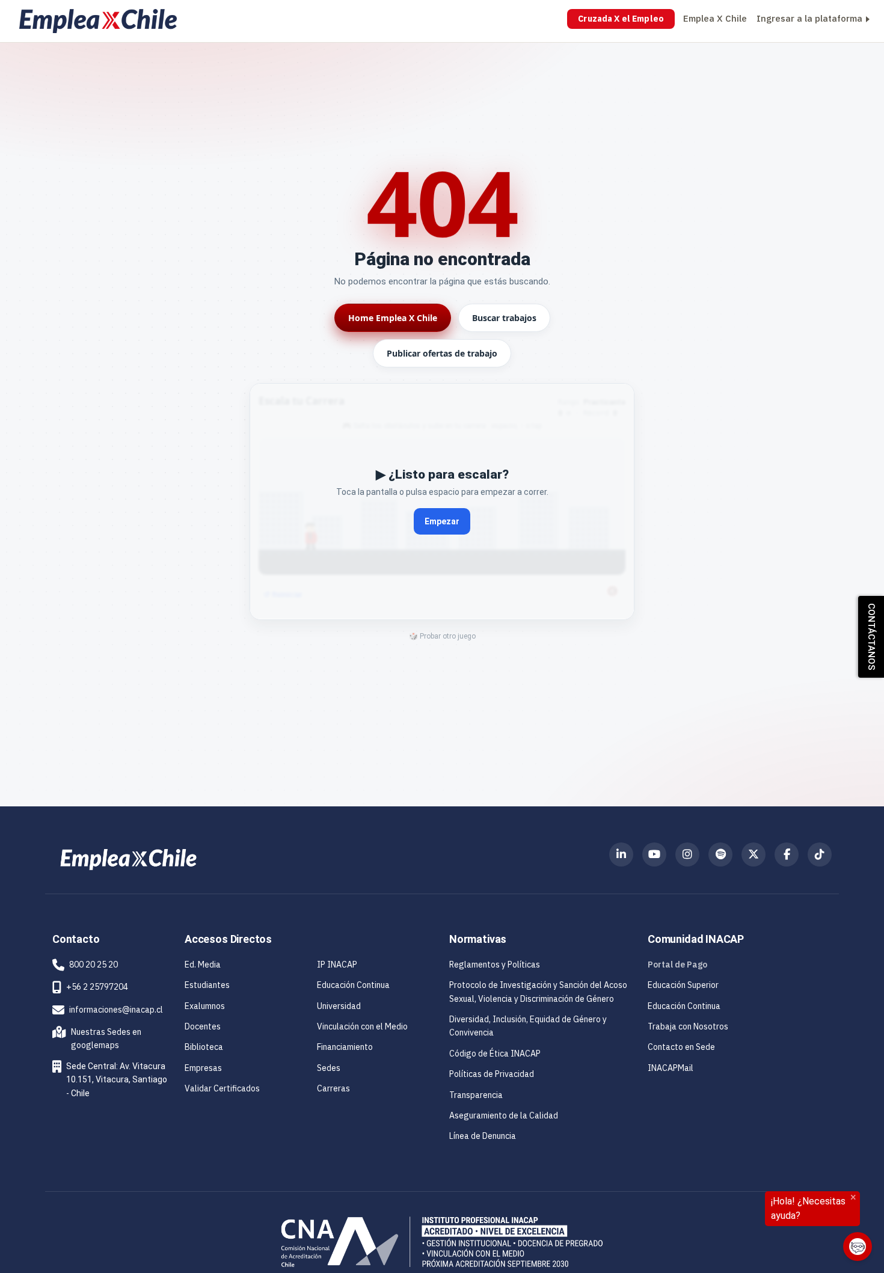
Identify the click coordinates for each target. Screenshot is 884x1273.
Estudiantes (207, 985)
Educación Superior (683, 985)
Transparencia (476, 1095)
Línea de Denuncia (482, 1135)
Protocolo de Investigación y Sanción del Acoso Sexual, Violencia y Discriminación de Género (538, 992)
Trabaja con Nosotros (688, 1026)
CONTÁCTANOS (871, 636)
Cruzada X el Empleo (621, 18)
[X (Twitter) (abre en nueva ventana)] (753, 854)
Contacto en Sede (681, 1046)
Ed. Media (203, 964)
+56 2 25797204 (97, 986)
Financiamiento (345, 1046)
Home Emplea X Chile (392, 318)
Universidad (339, 1006)
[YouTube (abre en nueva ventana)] (654, 854)
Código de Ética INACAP (495, 1053)
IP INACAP (337, 964)
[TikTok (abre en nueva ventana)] (820, 854)
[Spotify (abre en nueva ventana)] (720, 854)
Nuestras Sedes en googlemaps (99, 1038)
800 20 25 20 (93, 964)
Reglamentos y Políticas (494, 964)
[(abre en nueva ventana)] (128, 858)
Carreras (333, 1088)
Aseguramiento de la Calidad (503, 1115)
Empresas (203, 1068)
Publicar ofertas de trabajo (442, 353)
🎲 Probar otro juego (442, 636)
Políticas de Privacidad (491, 1074)
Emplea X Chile (715, 18)
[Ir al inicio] (98, 21)
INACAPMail (670, 1068)
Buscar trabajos (504, 318)
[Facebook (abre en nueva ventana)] (787, 854)
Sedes (328, 1068)
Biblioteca (204, 1046)
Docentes (203, 1026)
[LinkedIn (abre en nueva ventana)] (621, 854)
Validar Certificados (222, 1088)
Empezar (442, 521)
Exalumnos (205, 1006)
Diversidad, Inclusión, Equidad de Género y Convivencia (528, 1026)
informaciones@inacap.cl (116, 1009)
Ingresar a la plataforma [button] (809, 18)
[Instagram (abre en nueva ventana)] (687, 854)
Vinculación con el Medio (362, 1026)
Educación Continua (353, 985)
